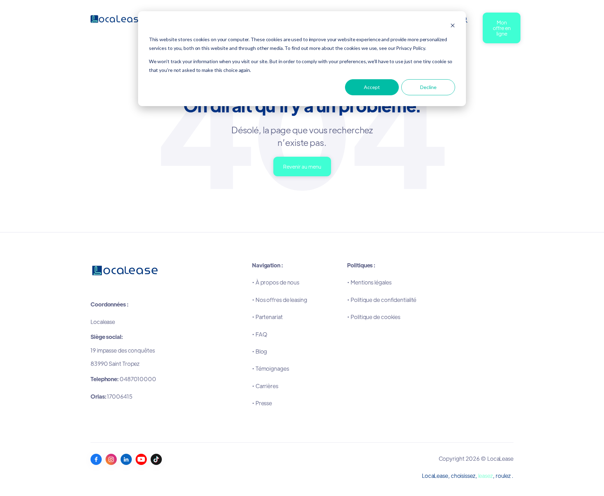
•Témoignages (270, 368)
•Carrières (265, 386)
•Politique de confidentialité (381, 299)
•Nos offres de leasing (279, 299)
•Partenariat (267, 316)
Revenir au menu (302, 166)
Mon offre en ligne (502, 28)
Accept (372, 87)
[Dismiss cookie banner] (452, 26)
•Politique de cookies (373, 316)
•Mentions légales (369, 282)
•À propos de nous (275, 282)
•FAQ (259, 334)
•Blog (259, 351)
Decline (428, 87)
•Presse (262, 403)
